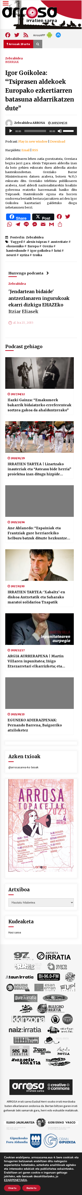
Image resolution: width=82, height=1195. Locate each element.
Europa (33, 246)
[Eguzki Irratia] (17, 987)
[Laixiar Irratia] (67, 1019)
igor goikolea (40, 251)
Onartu (12, 1188)
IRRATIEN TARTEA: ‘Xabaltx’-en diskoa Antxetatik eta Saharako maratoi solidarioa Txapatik (36, 597)
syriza (24, 255)
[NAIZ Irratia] (25, 1029)
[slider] (69, 130)
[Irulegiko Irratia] (50, 1008)
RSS (35, 150)
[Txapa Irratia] (42, 1050)
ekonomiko (15, 246)
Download (57, 141)
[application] (41, 131)
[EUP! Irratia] (68, 987)
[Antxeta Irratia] (54, 955)
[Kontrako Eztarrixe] (55, 1019)
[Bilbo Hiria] (48, 976)
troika (37, 255)
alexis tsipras (36, 242)
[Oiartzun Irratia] (60, 1029)
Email (25, 150)
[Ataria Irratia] (57, 966)
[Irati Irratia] (26, 1008)
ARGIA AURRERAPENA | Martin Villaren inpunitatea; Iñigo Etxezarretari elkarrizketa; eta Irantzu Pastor (36, 661)
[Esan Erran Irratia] (44, 987)
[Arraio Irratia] (28, 966)
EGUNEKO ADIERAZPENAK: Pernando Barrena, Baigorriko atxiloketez (35, 725)
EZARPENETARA (15, 1180)
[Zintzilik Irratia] (58, 1061)
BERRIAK (12, 62)
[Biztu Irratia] (70, 976)
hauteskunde (16, 251)
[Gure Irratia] (26, 998)
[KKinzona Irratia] (28, 1019)
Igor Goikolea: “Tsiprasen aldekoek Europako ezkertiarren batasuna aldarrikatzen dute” (39, 90)
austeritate (59, 242)
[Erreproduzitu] (11, 131)
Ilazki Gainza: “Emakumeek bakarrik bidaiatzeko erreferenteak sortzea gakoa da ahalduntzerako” (39, 405)
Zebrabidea (14, 58)
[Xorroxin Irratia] (26, 1061)
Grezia (47, 246)
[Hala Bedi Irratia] (55, 998)
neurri (11, 255)
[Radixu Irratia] (56, 1040)
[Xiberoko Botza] (63, 1050)
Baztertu (31, 1188)
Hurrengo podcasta (25, 273)
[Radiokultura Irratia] (26, 1040)
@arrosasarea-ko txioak (23, 767)
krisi (57, 251)
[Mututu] (60, 131)
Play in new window (33, 141)
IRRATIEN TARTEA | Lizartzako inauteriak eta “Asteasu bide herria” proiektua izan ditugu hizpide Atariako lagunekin (39, 469)
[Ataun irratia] (19, 976)
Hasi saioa (14, 932)
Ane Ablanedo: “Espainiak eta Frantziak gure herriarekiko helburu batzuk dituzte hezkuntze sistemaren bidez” (37, 533)
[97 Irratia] (23, 955)
